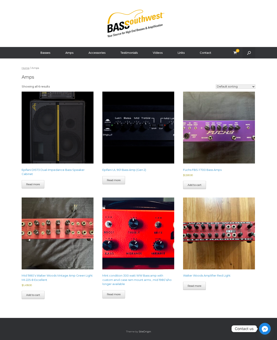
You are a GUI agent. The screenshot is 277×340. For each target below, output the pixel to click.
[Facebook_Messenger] (265, 329)
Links (181, 52)
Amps (69, 52)
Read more (33, 184)
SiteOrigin (145, 331)
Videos (158, 52)
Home (25, 68)
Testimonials (129, 52)
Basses (45, 52)
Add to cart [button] (194, 184)
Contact (205, 52)
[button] (249, 52)
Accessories (97, 52)
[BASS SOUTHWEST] (136, 23)
